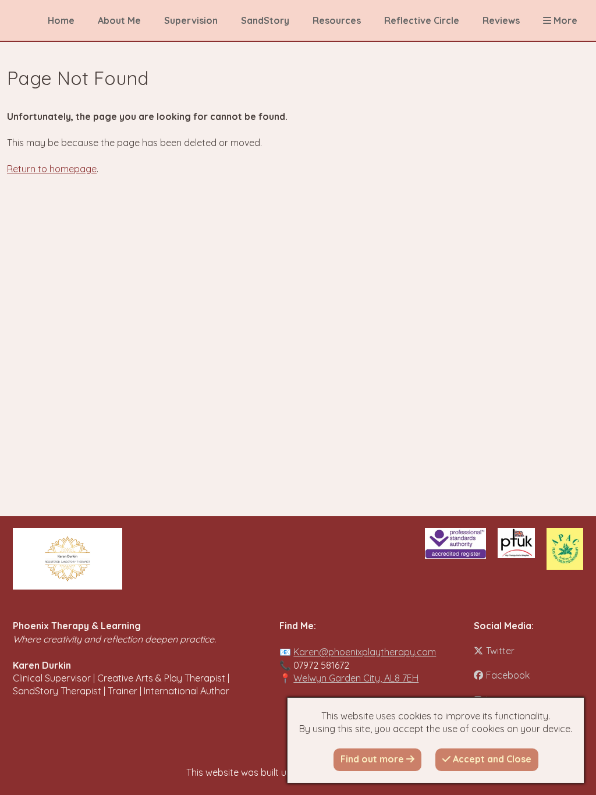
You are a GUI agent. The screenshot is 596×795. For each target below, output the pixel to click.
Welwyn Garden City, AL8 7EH (355, 678)
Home (61, 20)
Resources (337, 20)
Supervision (191, 20)
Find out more (373, 759)
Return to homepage (52, 169)
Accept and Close (490, 759)
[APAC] (565, 549)
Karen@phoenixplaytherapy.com (364, 652)
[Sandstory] (67, 559)
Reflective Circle (421, 20)
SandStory (265, 20)
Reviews (501, 20)
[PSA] (455, 543)
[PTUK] (516, 543)
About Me (119, 20)
